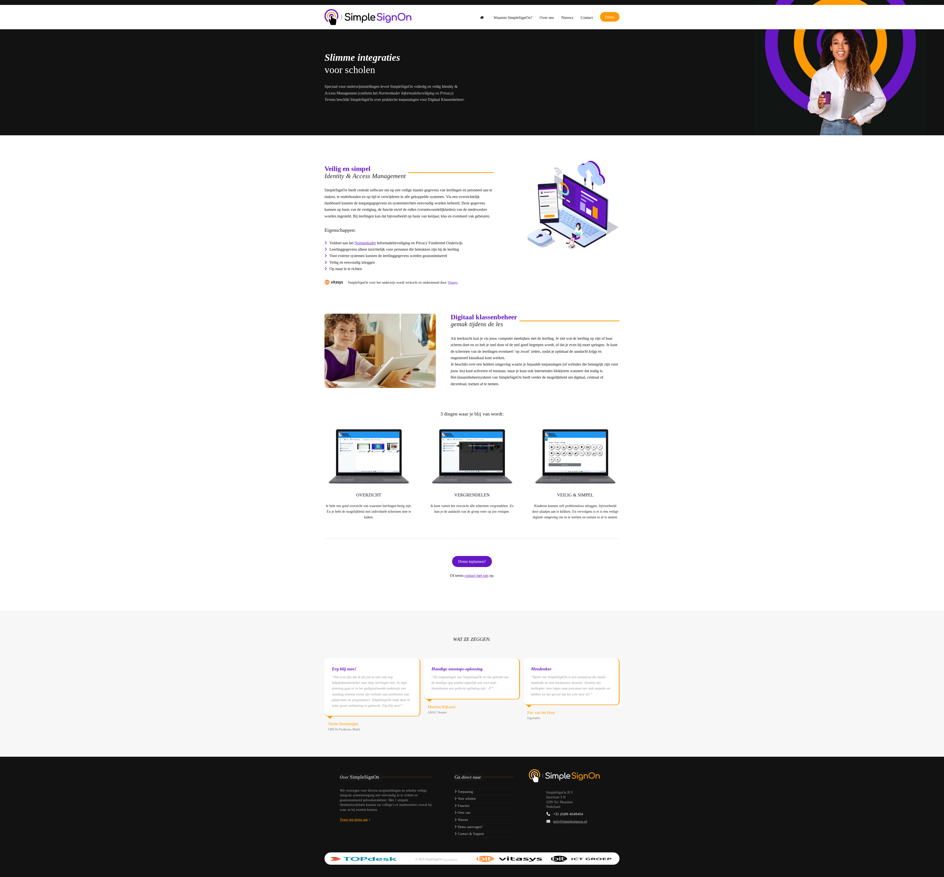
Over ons (463, 813)
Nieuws (462, 820)
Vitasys (452, 282)
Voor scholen (466, 798)
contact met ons (476, 575)
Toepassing (465, 792)
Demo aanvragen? (470, 827)
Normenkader (365, 243)
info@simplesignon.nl (570, 821)
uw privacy (450, 859)
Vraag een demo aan (354, 819)
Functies (463, 806)
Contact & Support (470, 834)
